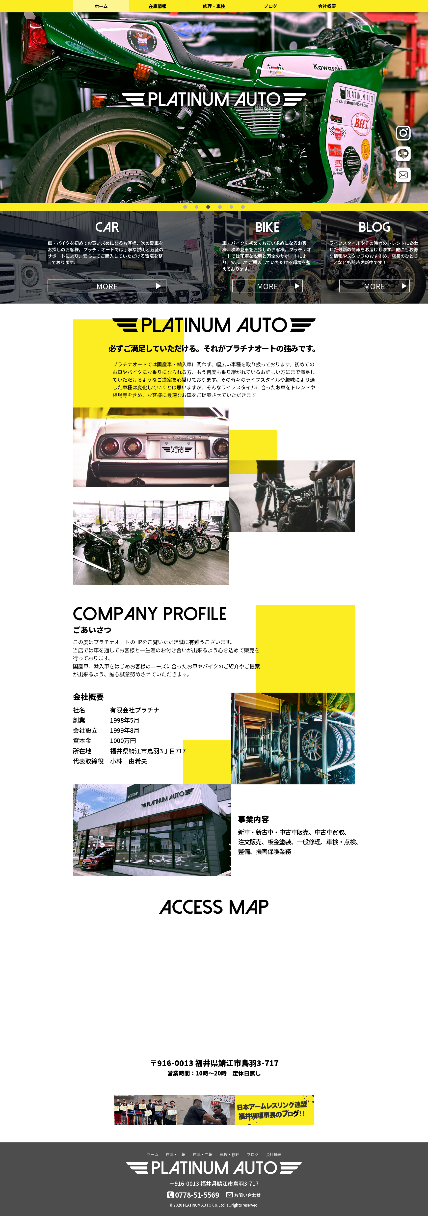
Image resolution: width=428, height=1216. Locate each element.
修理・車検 (214, 6)
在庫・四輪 (176, 1154)
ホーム (101, 6)
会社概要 (327, 6)
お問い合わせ (247, 1195)
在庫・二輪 (203, 1154)
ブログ (270, 6)
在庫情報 (157, 6)
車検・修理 (230, 1154)
